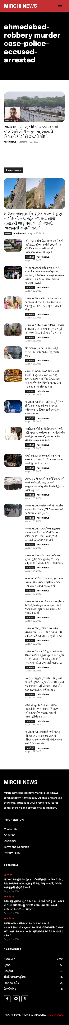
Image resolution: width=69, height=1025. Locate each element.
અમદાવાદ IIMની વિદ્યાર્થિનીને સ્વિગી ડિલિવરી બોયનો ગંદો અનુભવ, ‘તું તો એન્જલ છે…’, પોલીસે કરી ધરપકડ (45, 329)
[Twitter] (24, 998)
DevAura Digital (55, 1015)
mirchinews (10, 141)
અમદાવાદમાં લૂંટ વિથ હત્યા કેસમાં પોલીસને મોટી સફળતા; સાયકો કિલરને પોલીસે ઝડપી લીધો (31, 132)
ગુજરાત (8, 233)
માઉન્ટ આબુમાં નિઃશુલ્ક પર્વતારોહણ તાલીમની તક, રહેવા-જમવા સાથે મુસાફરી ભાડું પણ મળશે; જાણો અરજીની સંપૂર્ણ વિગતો (33, 220)
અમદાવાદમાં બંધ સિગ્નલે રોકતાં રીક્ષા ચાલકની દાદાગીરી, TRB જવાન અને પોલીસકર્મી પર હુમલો (44, 509)
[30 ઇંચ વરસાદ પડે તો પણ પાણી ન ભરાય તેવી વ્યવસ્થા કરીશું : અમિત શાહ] (13, 352)
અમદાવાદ (9, 120)
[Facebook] (7, 998)
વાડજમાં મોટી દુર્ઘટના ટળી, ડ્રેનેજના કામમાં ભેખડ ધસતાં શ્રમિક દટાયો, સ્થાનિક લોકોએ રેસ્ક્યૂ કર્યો (44, 582)
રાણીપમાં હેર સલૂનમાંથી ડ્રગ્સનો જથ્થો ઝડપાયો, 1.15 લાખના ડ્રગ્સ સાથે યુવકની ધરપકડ (44, 459)
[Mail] (16, 998)
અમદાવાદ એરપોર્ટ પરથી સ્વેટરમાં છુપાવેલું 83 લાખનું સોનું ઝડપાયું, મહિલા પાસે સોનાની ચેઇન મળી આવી (44, 559)
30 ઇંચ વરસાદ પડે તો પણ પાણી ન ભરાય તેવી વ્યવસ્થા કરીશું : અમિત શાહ (43, 352)
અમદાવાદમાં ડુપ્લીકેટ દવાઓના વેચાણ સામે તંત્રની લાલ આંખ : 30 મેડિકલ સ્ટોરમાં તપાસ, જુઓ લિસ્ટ (43, 632)
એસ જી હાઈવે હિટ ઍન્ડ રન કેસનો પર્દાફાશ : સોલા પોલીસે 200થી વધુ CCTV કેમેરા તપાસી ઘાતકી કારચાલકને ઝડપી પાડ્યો (34, 905)
